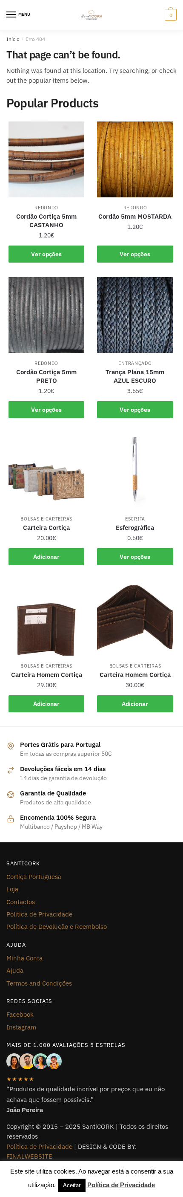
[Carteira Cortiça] (46, 471)
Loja (12, 889)
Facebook (20, 1014)
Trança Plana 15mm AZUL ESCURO (135, 376)
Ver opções (46, 254)
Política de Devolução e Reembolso (56, 926)
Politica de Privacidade (39, 914)
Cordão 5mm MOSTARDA (135, 216)
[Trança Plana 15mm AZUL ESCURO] (135, 315)
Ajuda (14, 970)
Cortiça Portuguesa (33, 877)
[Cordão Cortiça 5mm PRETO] (46, 315)
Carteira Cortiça (46, 527)
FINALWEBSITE (29, 1156)
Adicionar (46, 557)
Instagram (21, 1027)
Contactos (20, 902)
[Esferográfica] (135, 471)
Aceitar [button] (71, 1185)
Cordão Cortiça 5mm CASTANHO (46, 220)
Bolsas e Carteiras (46, 519)
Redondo (46, 208)
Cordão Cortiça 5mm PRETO (46, 376)
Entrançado (135, 363)
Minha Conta (24, 958)
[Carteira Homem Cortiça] (46, 618)
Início (13, 39)
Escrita (135, 519)
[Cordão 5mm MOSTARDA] (135, 159)
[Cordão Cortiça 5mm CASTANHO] (46, 159)
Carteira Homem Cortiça (46, 675)
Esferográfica (135, 527)
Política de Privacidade (39, 1146)
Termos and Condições (39, 983)
